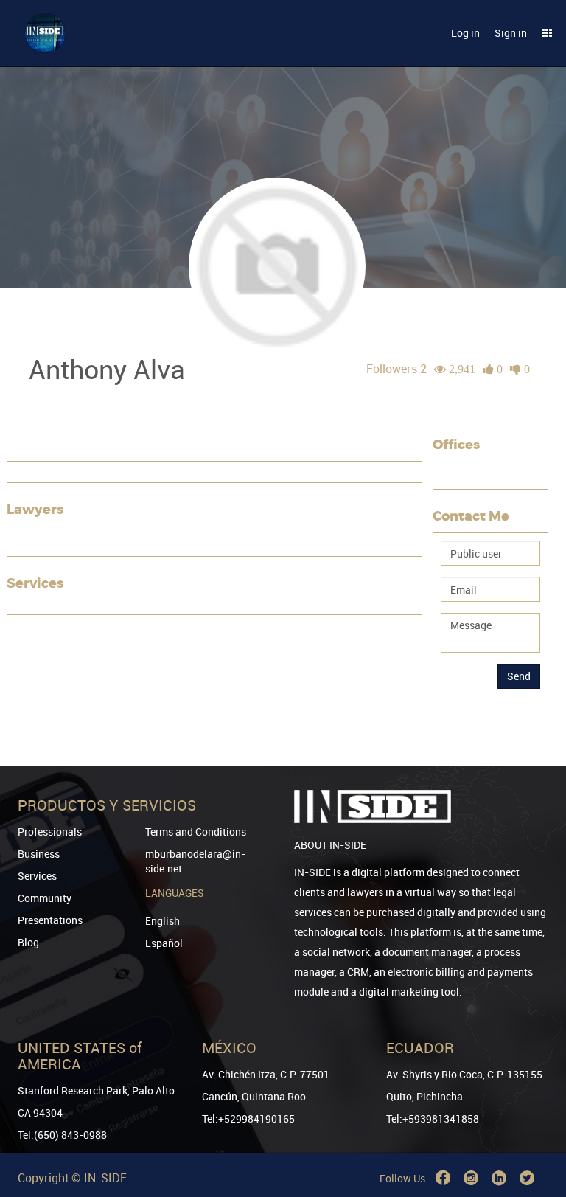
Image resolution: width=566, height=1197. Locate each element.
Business (39, 854)
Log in (465, 33)
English (162, 921)
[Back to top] (534, 1110)
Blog (28, 942)
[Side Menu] (546, 33)
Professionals (50, 832)
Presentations (50, 920)
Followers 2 (396, 369)
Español (164, 943)
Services (37, 876)
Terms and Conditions (195, 832)
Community (44, 898)
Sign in (511, 33)
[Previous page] (534, 1132)
